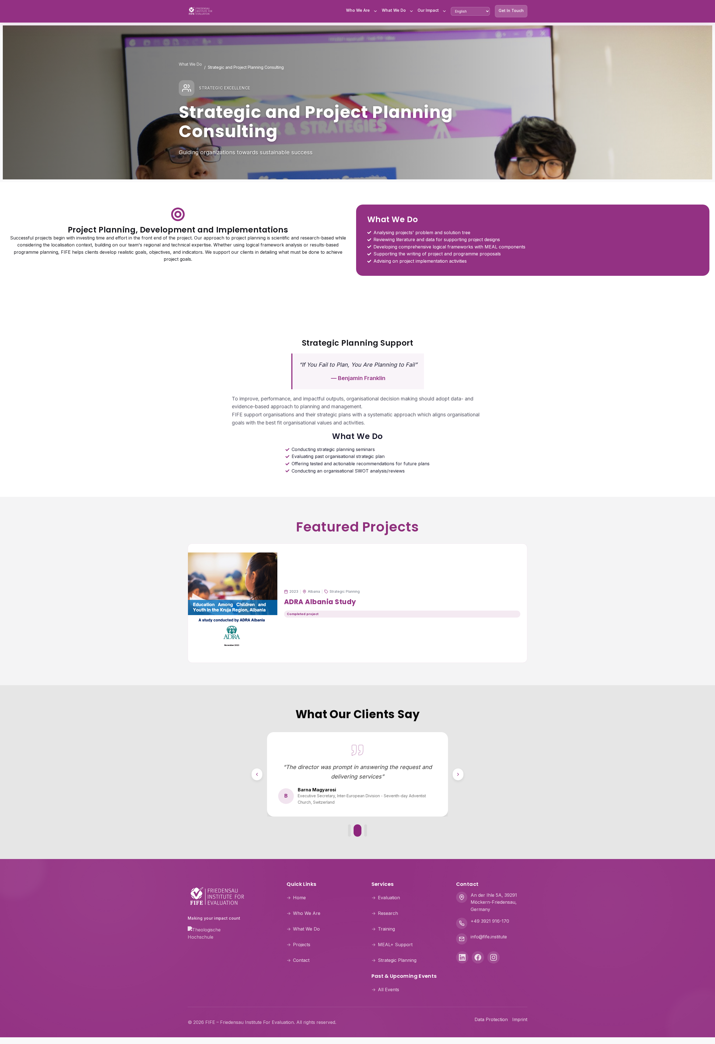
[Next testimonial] (458, 774)
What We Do (394, 10)
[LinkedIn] (462, 957)
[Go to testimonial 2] (357, 830)
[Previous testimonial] (257, 774)
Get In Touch (511, 10)
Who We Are (358, 10)
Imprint (519, 1019)
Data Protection (491, 1019)
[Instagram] (493, 957)
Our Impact (428, 10)
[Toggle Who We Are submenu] (375, 11)
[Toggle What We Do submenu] (411, 11)
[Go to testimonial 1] (349, 830)
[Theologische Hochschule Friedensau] (230, 933)
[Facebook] (478, 957)
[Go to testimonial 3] (365, 830)
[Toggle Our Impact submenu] (444, 11)
